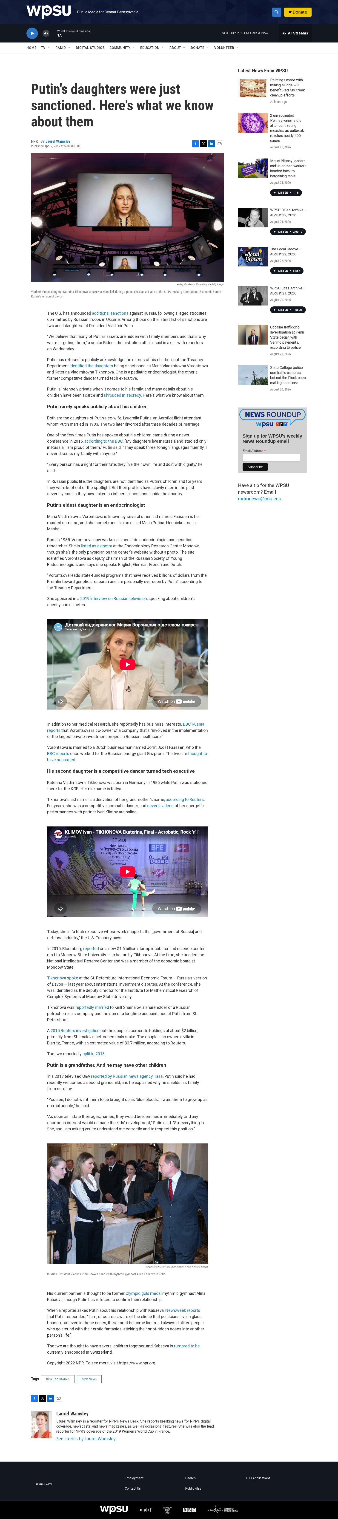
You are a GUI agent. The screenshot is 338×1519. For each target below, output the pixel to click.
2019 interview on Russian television (113, 598)
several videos (160, 805)
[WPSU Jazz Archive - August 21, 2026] (253, 295)
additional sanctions (110, 313)
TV (43, 48)
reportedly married (92, 1007)
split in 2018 (94, 1053)
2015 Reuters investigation (75, 1030)
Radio (60, 48)
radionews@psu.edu (259, 498)
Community (119, 48)
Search (190, 1478)
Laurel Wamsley (58, 141)
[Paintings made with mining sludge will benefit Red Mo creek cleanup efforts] (253, 87)
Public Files (193, 1488)
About (175, 48)
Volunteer (224, 48)
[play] (32, 33)
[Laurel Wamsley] (41, 1424)
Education (150, 48)
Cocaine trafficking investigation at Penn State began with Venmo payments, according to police (287, 337)
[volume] (46, 33)
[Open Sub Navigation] (49, 48)
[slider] (53, 33)
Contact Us (133, 1488)
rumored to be (187, 1346)
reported (91, 948)
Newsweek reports (182, 1310)
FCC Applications (258, 1478)
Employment (134, 1478)
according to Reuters (185, 799)
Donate (300, 12)
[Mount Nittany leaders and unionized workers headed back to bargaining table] (253, 168)
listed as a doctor (96, 545)
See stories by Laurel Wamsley (85, 1438)
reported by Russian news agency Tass (127, 1076)
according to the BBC (103, 441)
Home (31, 48)
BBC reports (58, 753)
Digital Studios (90, 48)
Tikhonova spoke (62, 978)
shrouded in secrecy (122, 395)
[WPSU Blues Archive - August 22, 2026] (253, 217)
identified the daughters (91, 365)
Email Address (254, 451)
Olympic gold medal (143, 1293)
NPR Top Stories (58, 1379)
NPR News (89, 1379)
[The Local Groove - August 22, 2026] (253, 256)
